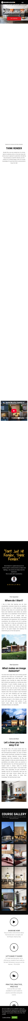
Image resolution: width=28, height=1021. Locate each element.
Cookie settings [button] (6, 1017)
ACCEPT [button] (14, 1017)
